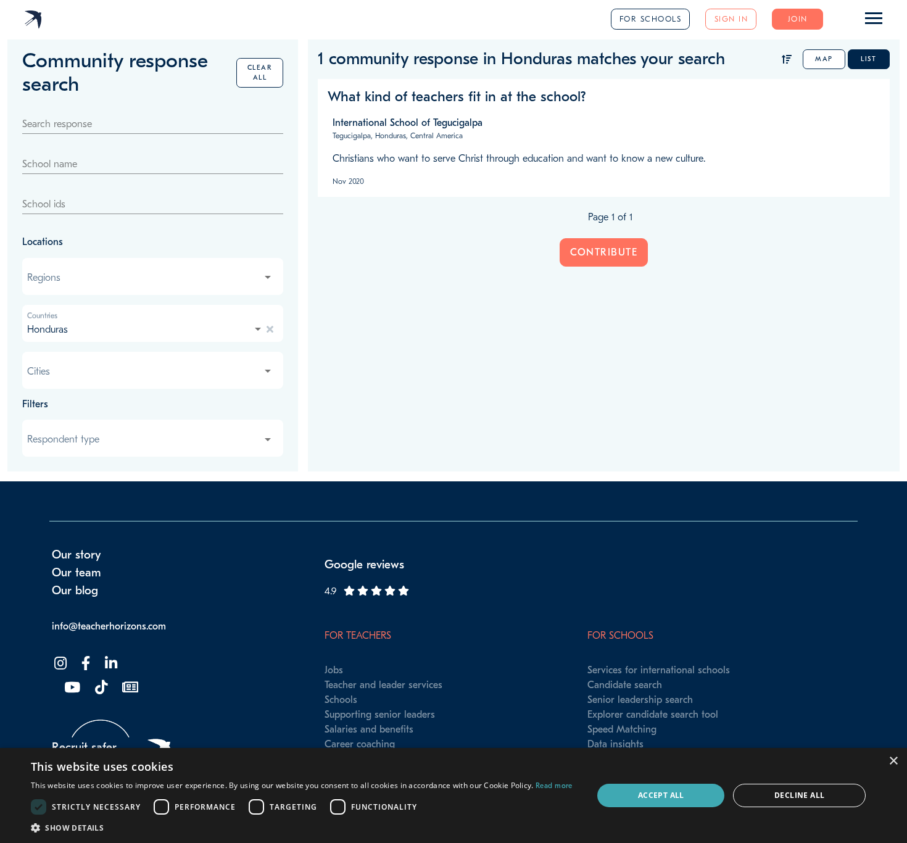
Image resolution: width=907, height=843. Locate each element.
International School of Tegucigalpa (407, 122)
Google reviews (364, 564)
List (868, 59)
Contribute (603, 252)
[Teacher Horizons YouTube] (71, 687)
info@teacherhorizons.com (109, 626)
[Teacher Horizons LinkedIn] (109, 663)
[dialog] (453, 795)
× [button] (893, 761)
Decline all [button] (799, 795)
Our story (76, 555)
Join (798, 18)
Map (824, 59)
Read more (554, 785)
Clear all (260, 72)
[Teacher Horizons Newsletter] (129, 687)
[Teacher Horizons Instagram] (59, 663)
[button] (302, 827)
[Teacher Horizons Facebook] (84, 663)
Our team (76, 572)
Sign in (731, 18)
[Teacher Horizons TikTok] (100, 687)
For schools (650, 18)
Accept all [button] (661, 795)
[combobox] (150, 277)
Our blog (75, 590)
